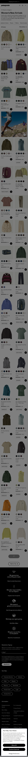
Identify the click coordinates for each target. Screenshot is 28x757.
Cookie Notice (17, 740)
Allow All (14, 745)
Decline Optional (14, 749)
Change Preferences (14, 753)
